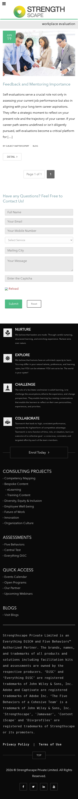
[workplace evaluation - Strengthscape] (39, 15)
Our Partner (12, 588)
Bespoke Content (16, 484)
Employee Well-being (19, 506)
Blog (35, 146)
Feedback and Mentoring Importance (36, 84)
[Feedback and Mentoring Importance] (39, 53)
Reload (14, 288)
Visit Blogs (11, 615)
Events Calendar (15, 577)
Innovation (11, 517)
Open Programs (15, 582)
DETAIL (11, 156)
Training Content (18, 495)
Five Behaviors (14, 544)
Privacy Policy (16, 744)
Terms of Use (50, 744)
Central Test (12, 550)
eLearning (14, 489)
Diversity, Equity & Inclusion (23, 501)
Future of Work (14, 512)
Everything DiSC (15, 555)
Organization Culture (19, 523)
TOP (39, 755)
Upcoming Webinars (18, 593)
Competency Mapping (19, 478)
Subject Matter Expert (17, 146)
